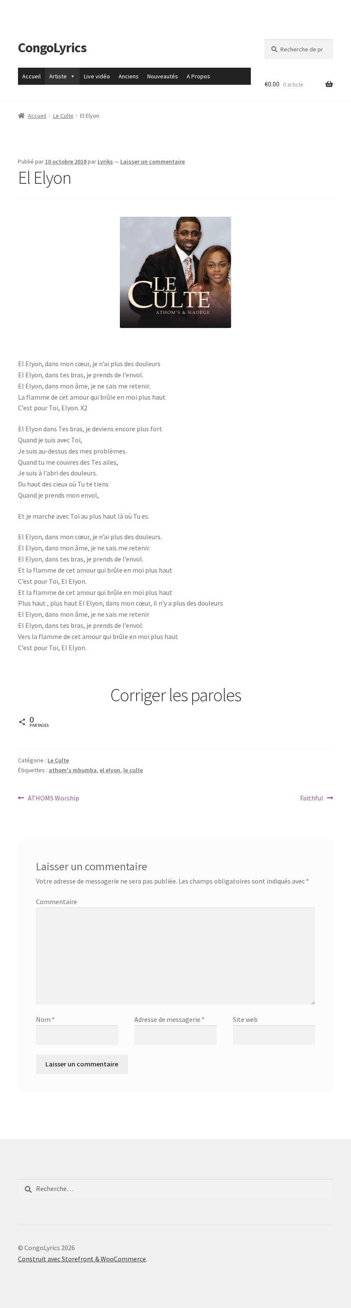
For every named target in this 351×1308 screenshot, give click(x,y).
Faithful (312, 798)
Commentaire (56, 901)
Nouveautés (162, 76)
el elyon (110, 770)
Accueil (31, 76)
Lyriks (105, 161)
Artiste (58, 76)
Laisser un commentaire (152, 161)
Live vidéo (97, 76)
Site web (245, 1019)
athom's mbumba (73, 770)
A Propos (198, 76)
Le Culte (63, 115)
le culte (133, 770)
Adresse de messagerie (169, 1019)
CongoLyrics (52, 47)
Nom (45, 1019)
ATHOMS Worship (53, 798)
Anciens (129, 76)
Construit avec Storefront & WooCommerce (82, 1258)
